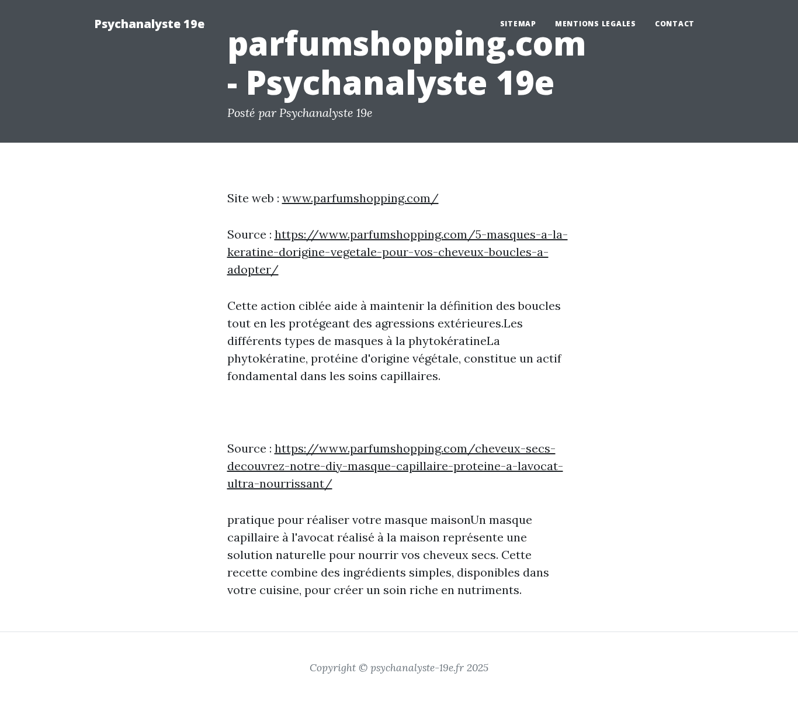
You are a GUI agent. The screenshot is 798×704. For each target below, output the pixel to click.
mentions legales (595, 24)
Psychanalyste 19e (149, 24)
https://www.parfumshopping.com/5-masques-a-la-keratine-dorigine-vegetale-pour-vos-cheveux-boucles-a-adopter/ (397, 252)
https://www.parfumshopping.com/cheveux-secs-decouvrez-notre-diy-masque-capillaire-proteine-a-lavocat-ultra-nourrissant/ (395, 466)
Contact (675, 24)
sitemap (518, 24)
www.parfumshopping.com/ (360, 198)
